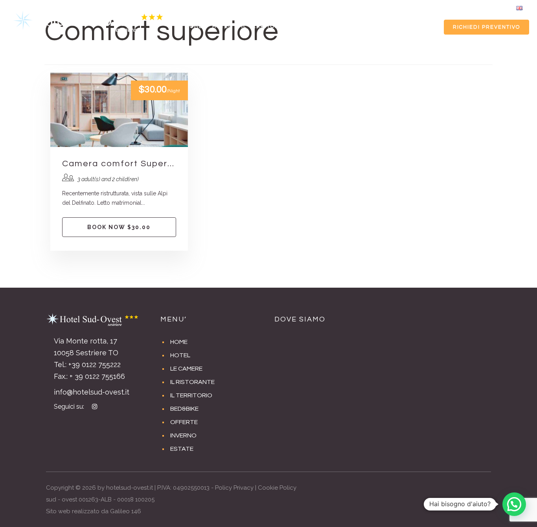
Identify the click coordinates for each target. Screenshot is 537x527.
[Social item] (500, 8)
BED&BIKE (310, 26)
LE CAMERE (186, 368)
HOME (194, 26)
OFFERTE (349, 26)
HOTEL (222, 26)
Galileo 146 (125, 511)
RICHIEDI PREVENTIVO (486, 27)
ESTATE (420, 26)
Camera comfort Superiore (119, 163)
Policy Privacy (234, 487)
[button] (514, 504)
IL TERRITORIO (263, 26)
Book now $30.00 (119, 227)
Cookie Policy (277, 487)
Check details (119, 110)
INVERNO (385, 26)
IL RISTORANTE (192, 382)
